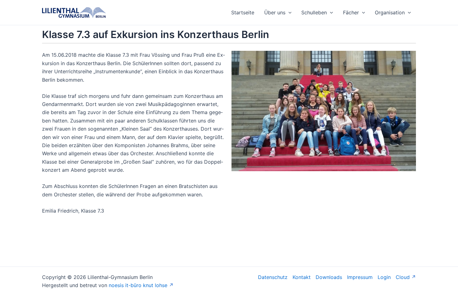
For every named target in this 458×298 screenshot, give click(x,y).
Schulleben (314, 12)
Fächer (351, 12)
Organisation (390, 12)
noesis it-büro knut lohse (138, 285)
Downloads (329, 277)
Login (384, 277)
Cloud (403, 277)
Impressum (360, 277)
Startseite (242, 12)
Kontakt (302, 277)
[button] (288, 12)
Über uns (274, 12)
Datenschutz (273, 277)
